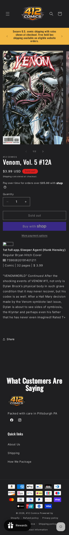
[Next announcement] (62, 36)
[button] (7, 14)
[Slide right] (43, 151)
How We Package (19, 461)
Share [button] (11, 339)
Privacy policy (50, 518)
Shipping (7, 176)
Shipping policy (48, 524)
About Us (14, 444)
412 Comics (32, 513)
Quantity (8, 194)
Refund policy (31, 518)
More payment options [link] (35, 235)
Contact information (36, 529)
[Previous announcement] (7, 36)
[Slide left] (26, 151)
